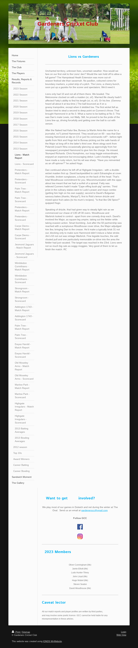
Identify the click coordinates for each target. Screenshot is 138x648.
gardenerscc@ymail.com (94, 510)
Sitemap (26, 632)
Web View (121, 635)
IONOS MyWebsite (52, 641)
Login (123, 632)
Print (18, 632)
